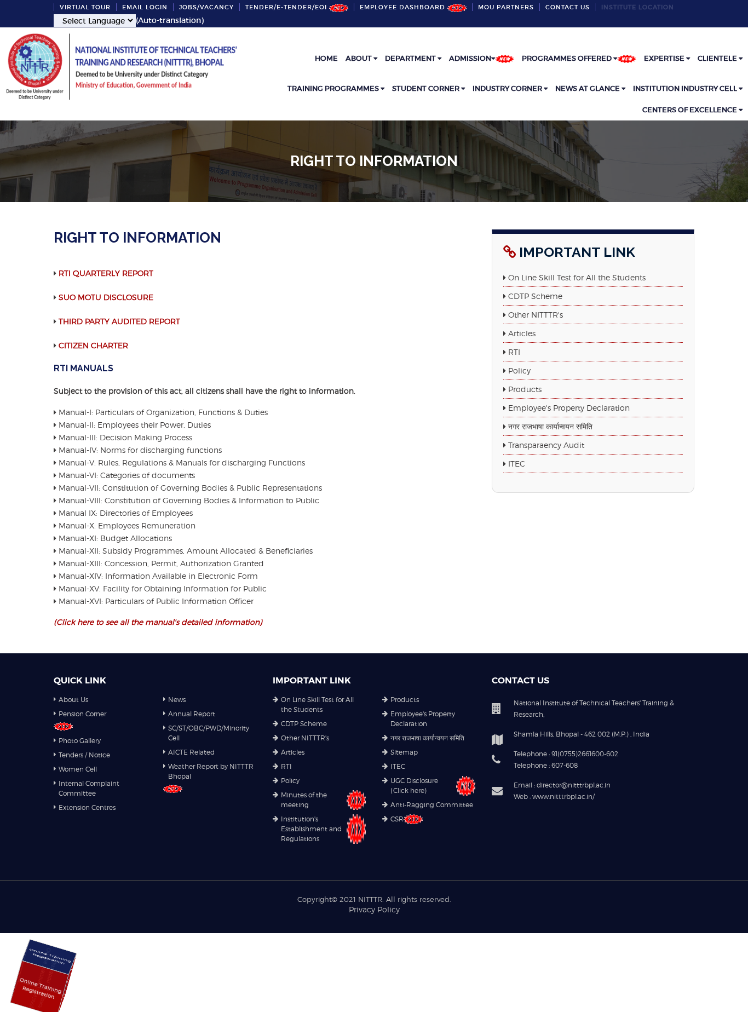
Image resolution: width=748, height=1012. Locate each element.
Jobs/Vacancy (206, 7)
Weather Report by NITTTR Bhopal (211, 771)
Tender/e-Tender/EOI (287, 7)
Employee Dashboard (403, 7)
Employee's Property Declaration (568, 407)
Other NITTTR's (534, 314)
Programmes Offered (567, 58)
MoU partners (506, 7)
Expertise (665, 58)
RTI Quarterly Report (106, 273)
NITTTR (370, 899)
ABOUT (359, 58)
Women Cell (78, 769)
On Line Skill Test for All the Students (576, 277)
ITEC (515, 463)
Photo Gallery (80, 741)
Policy (518, 370)
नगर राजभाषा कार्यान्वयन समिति (549, 426)
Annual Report (191, 714)
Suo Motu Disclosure (106, 297)
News (177, 699)
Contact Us (567, 7)
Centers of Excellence (690, 109)
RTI (513, 352)
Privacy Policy (374, 909)
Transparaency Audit (545, 445)
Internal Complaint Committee (89, 788)
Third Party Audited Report (119, 321)
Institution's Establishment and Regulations (311, 829)
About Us (73, 699)
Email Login (145, 7)
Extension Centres (87, 807)
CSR (397, 819)
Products (524, 389)
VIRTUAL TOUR (85, 7)
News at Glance (588, 88)
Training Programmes (334, 88)
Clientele (718, 58)
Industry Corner (508, 88)
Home (326, 58)
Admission (470, 58)
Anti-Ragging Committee (431, 805)
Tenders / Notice (84, 755)
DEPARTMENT (411, 58)
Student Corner (426, 88)
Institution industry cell (686, 88)
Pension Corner (82, 714)
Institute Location (637, 7)
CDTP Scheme (534, 296)
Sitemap (404, 752)
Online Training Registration (18, 977)
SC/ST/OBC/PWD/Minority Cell (208, 733)
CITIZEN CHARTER (93, 345)
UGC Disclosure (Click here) (414, 786)
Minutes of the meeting (304, 800)
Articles (521, 333)
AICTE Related (191, 752)
